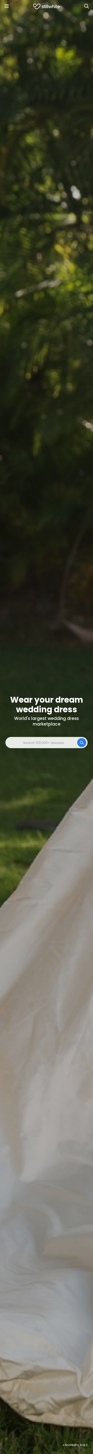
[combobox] (46, 742)
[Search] (86, 6)
